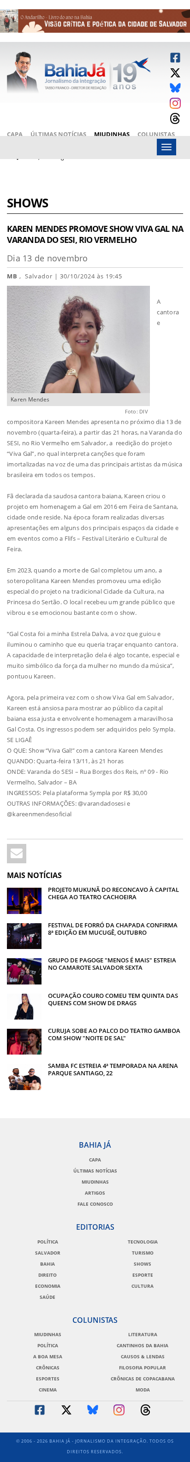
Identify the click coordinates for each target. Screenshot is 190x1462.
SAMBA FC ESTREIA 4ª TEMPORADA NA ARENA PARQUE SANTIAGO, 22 (113, 1069)
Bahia (47, 1264)
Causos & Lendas (143, 1356)
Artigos (95, 1193)
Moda (143, 1389)
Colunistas (156, 134)
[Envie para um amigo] (16, 853)
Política (47, 1241)
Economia (47, 1286)
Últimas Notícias (58, 134)
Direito (47, 1275)
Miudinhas (112, 134)
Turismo (143, 1253)
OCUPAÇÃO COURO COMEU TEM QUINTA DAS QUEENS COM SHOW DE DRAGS (113, 999)
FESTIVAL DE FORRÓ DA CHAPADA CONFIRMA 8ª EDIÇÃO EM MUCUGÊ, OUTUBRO (113, 928)
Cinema (48, 1389)
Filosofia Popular (142, 1367)
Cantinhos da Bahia (142, 1345)
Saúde (47, 1297)
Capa (15, 134)
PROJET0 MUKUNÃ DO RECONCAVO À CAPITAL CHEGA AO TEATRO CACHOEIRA (113, 893)
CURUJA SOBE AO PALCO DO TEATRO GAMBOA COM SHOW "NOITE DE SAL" (114, 1034)
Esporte (142, 1275)
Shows (27, 204)
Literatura (142, 1334)
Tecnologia (143, 1241)
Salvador (47, 1253)
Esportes (47, 1378)
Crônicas (47, 1367)
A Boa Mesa (47, 1356)
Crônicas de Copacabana (143, 1378)
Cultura (142, 1286)
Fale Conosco (95, 1204)
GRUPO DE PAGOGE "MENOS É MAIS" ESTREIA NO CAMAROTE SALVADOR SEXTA (112, 963)
